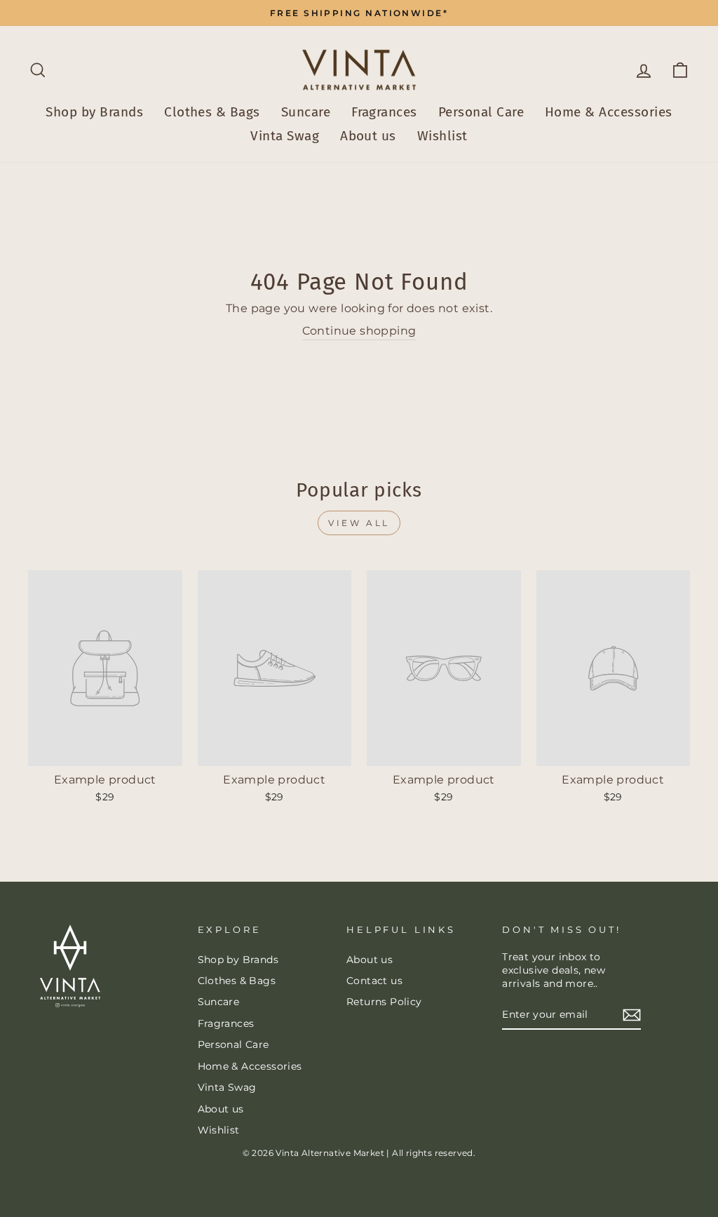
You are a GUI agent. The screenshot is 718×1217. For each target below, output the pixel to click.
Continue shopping (359, 330)
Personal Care (481, 112)
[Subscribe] (632, 1015)
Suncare (305, 112)
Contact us (374, 980)
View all (359, 523)
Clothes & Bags (212, 112)
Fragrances (384, 112)
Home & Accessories (608, 112)
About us (368, 136)
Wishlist (442, 136)
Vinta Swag (284, 136)
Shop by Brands (94, 112)
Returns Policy (384, 1001)
